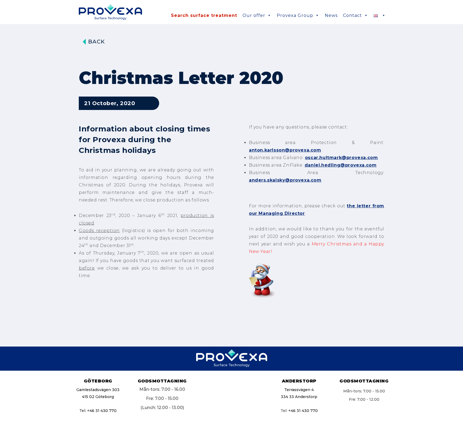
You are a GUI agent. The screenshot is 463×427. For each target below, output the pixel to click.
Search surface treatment (204, 15)
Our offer (253, 15)
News (331, 15)
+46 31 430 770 (102, 410)
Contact (352, 15)
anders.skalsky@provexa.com (285, 180)
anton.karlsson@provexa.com (285, 150)
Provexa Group (295, 15)
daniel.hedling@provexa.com (341, 165)
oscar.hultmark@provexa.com (341, 157)
